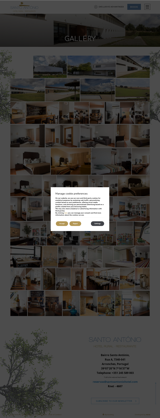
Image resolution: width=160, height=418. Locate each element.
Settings (97, 223)
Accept (62, 223)
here (65, 213)
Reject (75, 223)
